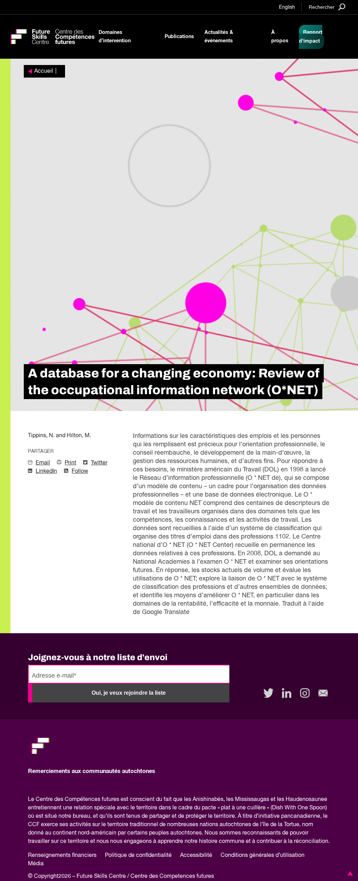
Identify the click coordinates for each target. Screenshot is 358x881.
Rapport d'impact (310, 37)
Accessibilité (196, 855)
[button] (349, 873)
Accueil (43, 71)
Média (36, 864)
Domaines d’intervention (115, 36)
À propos (279, 36)
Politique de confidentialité (138, 855)
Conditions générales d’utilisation (263, 855)
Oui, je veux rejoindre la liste (129, 693)
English (287, 7)
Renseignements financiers (62, 855)
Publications (179, 36)
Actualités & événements (219, 36)
